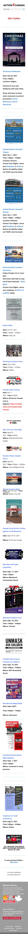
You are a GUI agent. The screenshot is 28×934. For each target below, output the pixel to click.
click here (14, 862)
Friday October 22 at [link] (11, 273)
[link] (11, 273)
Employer (10, 166)
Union (19, 166)
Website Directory (9, 928)
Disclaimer (18, 926)
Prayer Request (13, 930)
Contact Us (19, 928)
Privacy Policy (9, 926)
